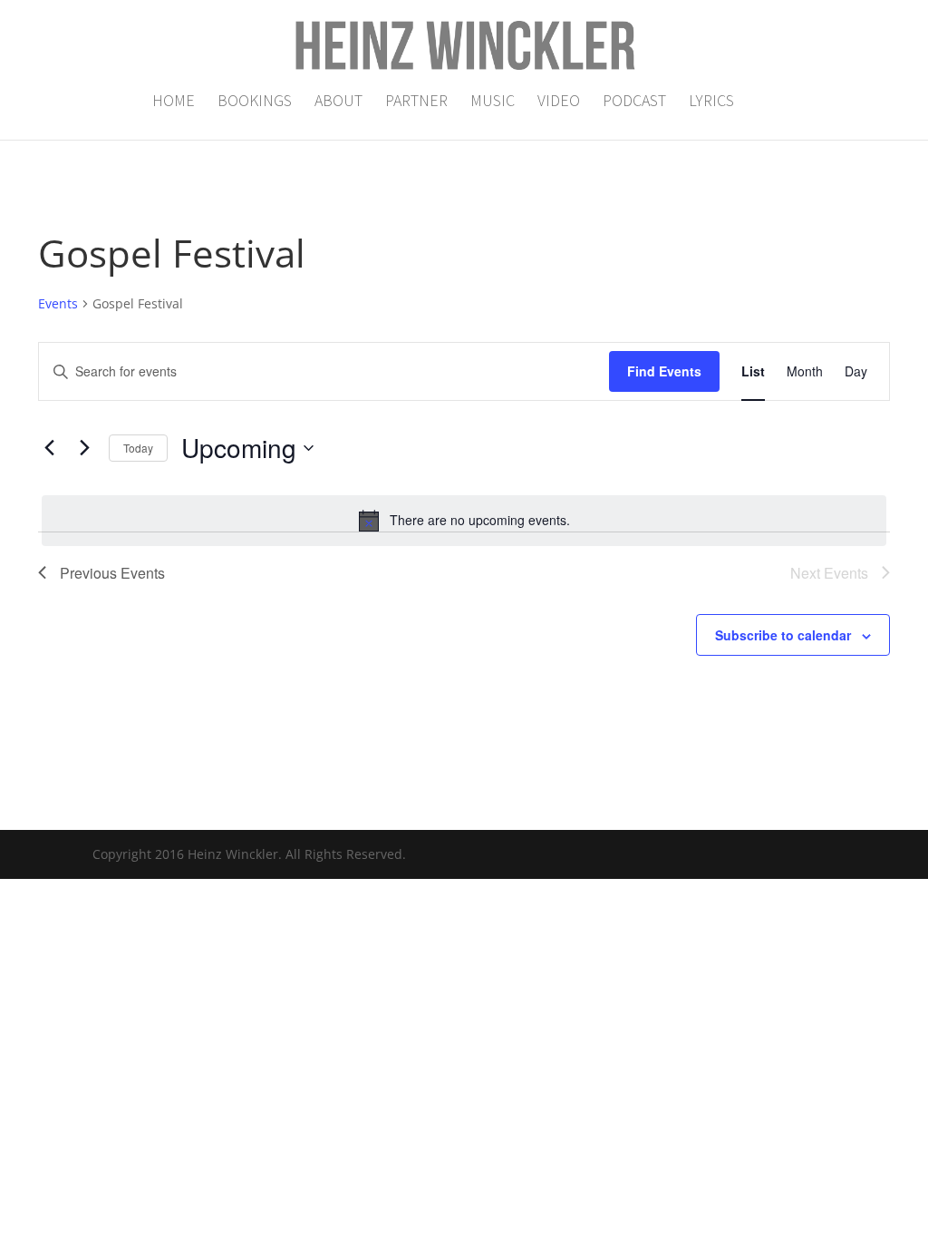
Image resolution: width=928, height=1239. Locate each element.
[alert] (464, 520)
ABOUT (338, 102)
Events (58, 303)
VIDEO (558, 102)
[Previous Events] (49, 448)
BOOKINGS (255, 102)
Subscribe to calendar (783, 635)
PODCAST (634, 102)
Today (138, 447)
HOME (173, 102)
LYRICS (711, 102)
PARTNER (416, 102)
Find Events (664, 371)
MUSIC (492, 102)
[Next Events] (84, 448)
